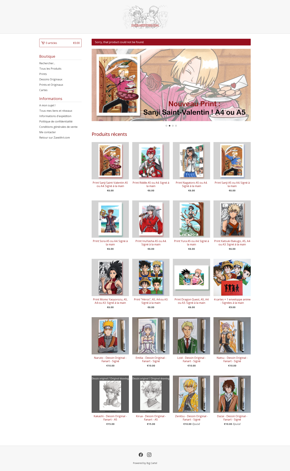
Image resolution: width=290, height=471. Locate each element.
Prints (43, 74)
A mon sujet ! (47, 105)
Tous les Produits (50, 68)
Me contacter (47, 132)
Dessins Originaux (50, 79)
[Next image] (243, 85)
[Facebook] (141, 455)
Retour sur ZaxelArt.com (54, 137)
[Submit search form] (79, 63)
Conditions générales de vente (58, 127)
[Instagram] (149, 455)
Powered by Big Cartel (145, 463)
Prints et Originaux (51, 85)
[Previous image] (99, 85)
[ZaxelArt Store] (145, 17)
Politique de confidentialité (55, 121)
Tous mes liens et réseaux (55, 111)
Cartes (43, 90)
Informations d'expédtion (55, 116)
